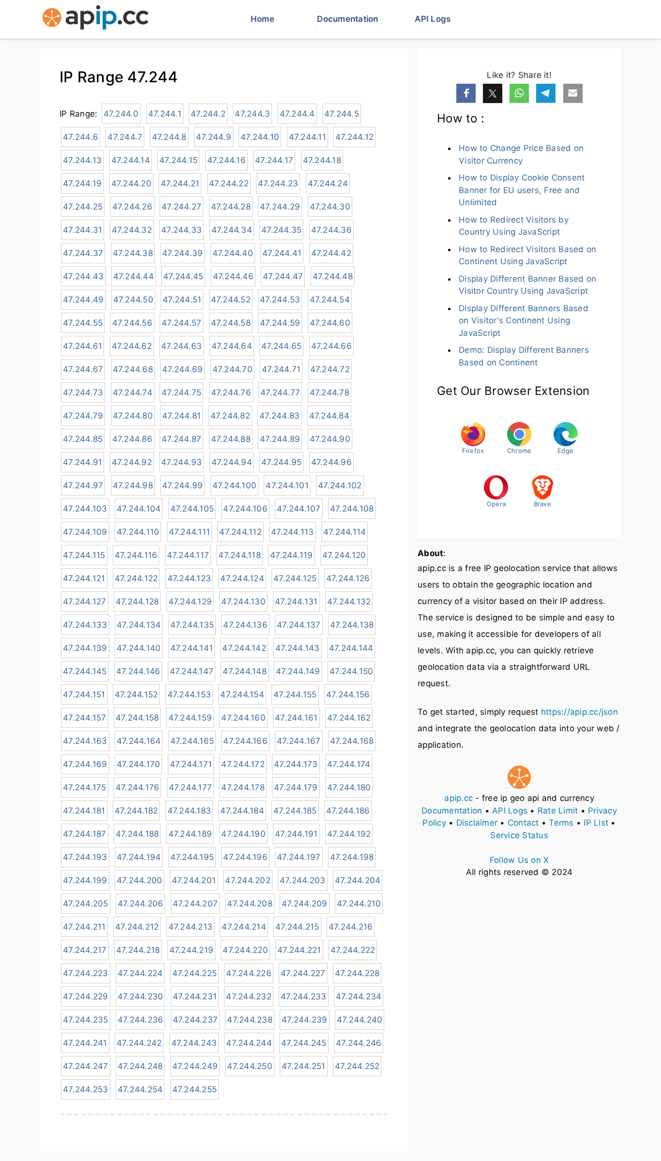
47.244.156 (348, 694)
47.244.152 (136, 694)
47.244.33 (181, 230)
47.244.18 (322, 160)
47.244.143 (297, 648)
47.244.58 (231, 323)
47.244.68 (133, 369)
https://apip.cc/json (579, 712)
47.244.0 (121, 114)
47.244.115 (84, 555)
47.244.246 (359, 1043)
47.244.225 (194, 973)
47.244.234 (359, 996)
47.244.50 (133, 299)
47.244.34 (231, 230)
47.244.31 (82, 230)
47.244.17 (274, 160)
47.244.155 (295, 694)
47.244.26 (132, 206)
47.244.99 (182, 485)
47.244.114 (344, 532)
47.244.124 (242, 578)
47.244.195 (192, 857)
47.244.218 (138, 950)
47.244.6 (80, 137)
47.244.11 (307, 137)
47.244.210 (359, 903)
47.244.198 (352, 857)
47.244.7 (124, 137)
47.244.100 (234, 485)
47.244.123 (189, 578)
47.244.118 (239, 555)
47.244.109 (85, 532)
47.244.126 (348, 578)
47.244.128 (137, 601)
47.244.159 (190, 718)
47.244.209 (305, 903)
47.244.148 (245, 671)
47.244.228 (357, 973)
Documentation (347, 19)
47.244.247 (85, 1066)
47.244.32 (132, 230)
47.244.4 (297, 114)
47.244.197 (299, 857)
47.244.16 (226, 160)
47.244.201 (194, 880)
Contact (523, 823)
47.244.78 (329, 392)
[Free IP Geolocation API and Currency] (96, 19)
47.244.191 (296, 834)
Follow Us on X (519, 860)
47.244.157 (84, 718)
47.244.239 (305, 1020)
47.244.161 (296, 718)
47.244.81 (181, 416)
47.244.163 (85, 741)
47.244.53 (280, 299)
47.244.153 (189, 694)
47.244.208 (249, 903)
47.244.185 (295, 810)
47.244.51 (182, 299)
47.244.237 (195, 1020)
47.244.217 (85, 950)
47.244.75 (181, 392)
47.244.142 (244, 648)
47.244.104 (139, 508)
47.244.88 (231, 439)
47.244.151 (84, 694)
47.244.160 (243, 718)
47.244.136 (245, 625)
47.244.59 (280, 323)
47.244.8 (169, 137)
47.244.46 (233, 276)
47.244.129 (190, 601)
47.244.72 (330, 369)
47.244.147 (192, 671)
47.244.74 (132, 392)
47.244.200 (140, 880)
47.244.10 (259, 137)
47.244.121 (84, 578)
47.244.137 (299, 625)
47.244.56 (132, 323)
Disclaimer (477, 823)
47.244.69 (182, 369)
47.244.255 (194, 1089)
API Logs (433, 19)
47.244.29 (280, 206)
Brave (542, 504)
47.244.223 (85, 973)
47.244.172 (243, 764)
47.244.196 (245, 857)
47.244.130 (243, 601)
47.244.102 (340, 485)
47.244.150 (352, 671)
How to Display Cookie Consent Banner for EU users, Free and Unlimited (522, 190)
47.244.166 (245, 741)
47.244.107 (299, 508)
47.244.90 (330, 439)
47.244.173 (296, 764)
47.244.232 (248, 996)
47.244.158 (137, 718)
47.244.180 (349, 787)
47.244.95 (281, 462)
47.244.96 (331, 462)
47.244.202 (247, 880)
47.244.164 (139, 741)
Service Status (519, 835)
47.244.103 (85, 508)
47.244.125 (295, 578)
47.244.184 (242, 810)
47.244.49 (83, 299)
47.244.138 (352, 625)
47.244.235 (85, 1020)
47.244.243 (194, 1043)
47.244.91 (82, 462)
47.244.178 (243, 787)
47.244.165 (192, 741)
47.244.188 (137, 834)
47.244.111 (189, 532)
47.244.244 (249, 1043)
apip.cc (458, 798)
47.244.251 (304, 1066)
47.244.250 (249, 1066)
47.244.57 (181, 323)
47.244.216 (351, 927)
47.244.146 (138, 671)
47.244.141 (191, 648)
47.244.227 (303, 973)
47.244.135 (192, 625)
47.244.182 (136, 810)
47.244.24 (328, 183)
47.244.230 (141, 996)
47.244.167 (299, 741)
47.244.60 (330, 323)
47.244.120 (344, 555)
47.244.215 (297, 927)
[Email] (573, 93)
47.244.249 (195, 1066)
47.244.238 (249, 1020)
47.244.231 (195, 996)
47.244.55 (83, 323)
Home (262, 19)
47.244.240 (360, 1020)
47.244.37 (83, 253)
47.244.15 (178, 160)
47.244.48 (333, 276)
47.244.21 (180, 183)
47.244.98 (133, 485)
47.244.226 (248, 973)
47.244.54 (330, 299)
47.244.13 (82, 160)
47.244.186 (348, 810)
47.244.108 (352, 508)
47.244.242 (139, 1043)
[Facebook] (466, 93)
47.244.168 (352, 741)
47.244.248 (140, 1066)
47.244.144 (351, 648)
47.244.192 (349, 834)
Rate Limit (558, 810)
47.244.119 (291, 555)
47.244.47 (283, 276)
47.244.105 (192, 508)
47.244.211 (84, 927)
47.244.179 (296, 787)
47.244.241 (85, 1043)
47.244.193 (85, 857)
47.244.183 (189, 810)
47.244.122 (136, 578)
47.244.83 (279, 416)
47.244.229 (85, 996)
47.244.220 (245, 950)
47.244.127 (84, 601)
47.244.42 (331, 253)
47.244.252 (357, 1066)
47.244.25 (83, 206)
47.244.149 (298, 671)
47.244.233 (304, 996)
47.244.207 (195, 903)
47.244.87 (181, 439)
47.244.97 (83, 485)
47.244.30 (330, 206)
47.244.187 (84, 834)
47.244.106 (245, 508)
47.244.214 (244, 927)
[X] (492, 93)
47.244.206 (141, 903)
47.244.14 (130, 160)
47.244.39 (182, 253)
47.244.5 (341, 114)
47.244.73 (83, 392)
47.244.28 (231, 206)
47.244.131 (296, 601)
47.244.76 (231, 392)
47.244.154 (242, 694)
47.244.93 (181, 462)
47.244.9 (213, 137)
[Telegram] (546, 93)
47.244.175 (84, 787)
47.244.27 (181, 206)
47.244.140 (139, 648)
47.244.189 (190, 834)
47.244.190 (243, 834)
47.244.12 (354, 137)
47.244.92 (132, 462)
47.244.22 (229, 183)
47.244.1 (164, 114)
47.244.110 (138, 532)
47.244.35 (281, 230)
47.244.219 (191, 950)
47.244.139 (85, 648)
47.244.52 (231, 299)
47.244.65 (281, 346)
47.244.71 (281, 369)
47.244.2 (208, 114)
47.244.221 (299, 950)
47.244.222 (353, 950)
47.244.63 (181, 346)
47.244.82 (230, 416)
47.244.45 (183, 276)
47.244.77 (280, 392)
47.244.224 (140, 973)
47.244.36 (331, 230)
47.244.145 (85, 671)
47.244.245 (304, 1043)
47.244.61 (82, 346)
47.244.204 (358, 880)
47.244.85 (83, 439)
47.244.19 (82, 183)
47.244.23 (278, 183)
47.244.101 (287, 485)
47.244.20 (131, 183)
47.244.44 (133, 276)
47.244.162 (349, 718)
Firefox (473, 450)
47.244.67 (83, 369)
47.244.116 (136, 555)
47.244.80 (133, 416)
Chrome (519, 450)
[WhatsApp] (519, 93)
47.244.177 (190, 787)
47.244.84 (329, 416)
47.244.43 (83, 276)
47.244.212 (137, 927)
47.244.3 (252, 114)
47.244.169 (85, 764)
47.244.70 (232, 369)
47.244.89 (280, 439)
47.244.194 (139, 857)
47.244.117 (188, 555)
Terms (561, 823)
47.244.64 (231, 346)
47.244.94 (231, 462)
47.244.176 (138, 787)
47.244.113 (292, 532)
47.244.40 (232, 253)
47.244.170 (139, 764)
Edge (565, 450)
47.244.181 (84, 810)
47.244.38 (133, 253)
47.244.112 (240, 532)
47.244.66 (331, 346)
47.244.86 (132, 439)
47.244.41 (281, 253)
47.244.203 (303, 880)
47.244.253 (85, 1089)
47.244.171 (191, 764)
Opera (496, 504)
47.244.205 (85, 903)
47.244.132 (349, 601)
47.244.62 (132, 346)
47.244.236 (141, 1020)
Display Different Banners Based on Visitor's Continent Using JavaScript (523, 320)
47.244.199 (85, 880)
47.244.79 (83, 416)
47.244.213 (190, 927)
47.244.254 (140, 1089)
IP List (596, 823)
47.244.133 (85, 625)
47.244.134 (139, 625)
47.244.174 (349, 764)
